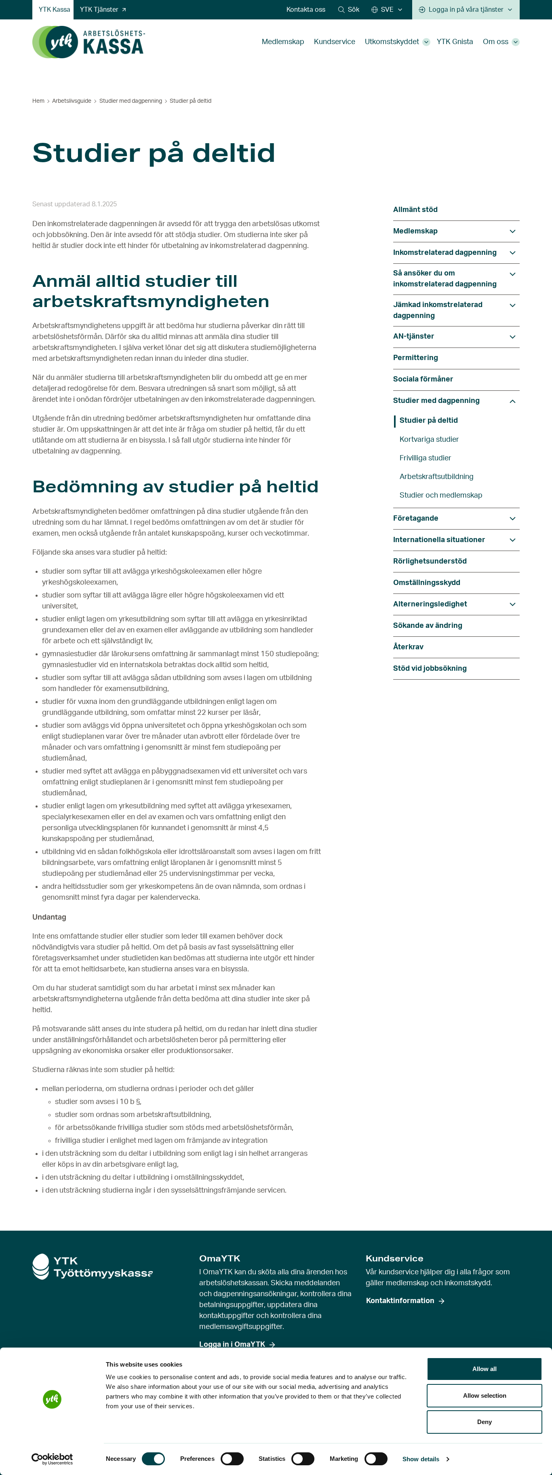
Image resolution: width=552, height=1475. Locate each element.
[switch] (232, 1458)
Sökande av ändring (427, 625)
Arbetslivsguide (71, 101)
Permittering (415, 358)
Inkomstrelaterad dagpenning (445, 252)
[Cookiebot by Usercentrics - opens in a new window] (52, 1459)
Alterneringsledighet (430, 604)
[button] (348, 9)
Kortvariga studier (429, 439)
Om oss (495, 42)
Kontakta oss (306, 9)
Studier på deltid (429, 420)
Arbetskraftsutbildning (437, 477)
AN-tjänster (413, 336)
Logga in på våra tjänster (466, 9)
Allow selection (484, 1395)
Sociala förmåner (423, 379)
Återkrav (408, 647)
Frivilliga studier (425, 458)
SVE (387, 9)
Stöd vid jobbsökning (430, 668)
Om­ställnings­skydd (426, 583)
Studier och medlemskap (441, 495)
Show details (420, 1459)
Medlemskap (283, 42)
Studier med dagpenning (130, 101)
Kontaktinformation (400, 1301)
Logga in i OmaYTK (232, 1344)
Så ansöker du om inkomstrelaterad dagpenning (445, 279)
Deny (484, 1421)
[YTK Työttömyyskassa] (88, 42)
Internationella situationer (439, 540)
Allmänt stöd (415, 210)
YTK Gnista (455, 42)
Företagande (415, 518)
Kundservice (334, 42)
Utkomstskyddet (392, 42)
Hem (38, 101)
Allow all (484, 1368)
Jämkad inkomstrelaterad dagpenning (437, 310)
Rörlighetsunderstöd (430, 561)
